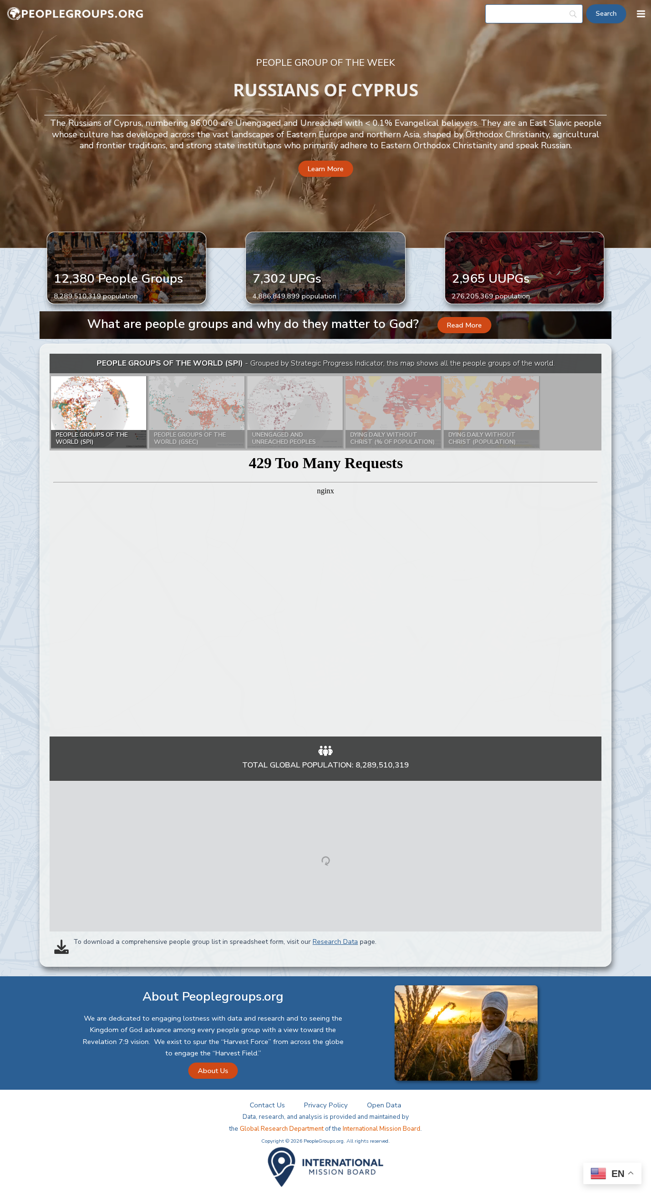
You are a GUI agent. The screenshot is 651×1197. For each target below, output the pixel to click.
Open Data (384, 1105)
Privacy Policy (326, 1105)
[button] (325, 169)
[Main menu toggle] (641, 14)
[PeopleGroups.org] (75, 14)
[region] (325, 545)
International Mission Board (381, 1129)
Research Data (335, 941)
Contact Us (267, 1105)
